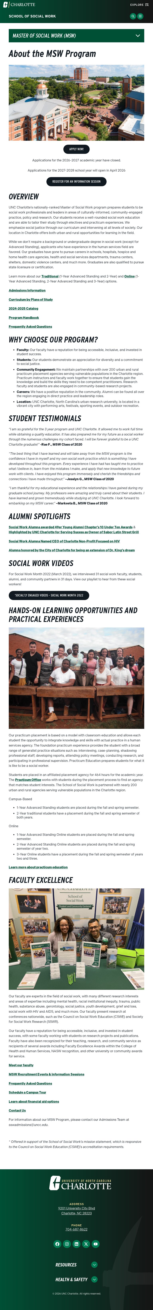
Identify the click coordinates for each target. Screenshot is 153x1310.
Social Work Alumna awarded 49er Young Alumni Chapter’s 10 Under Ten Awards (70, 527)
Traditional (50, 276)
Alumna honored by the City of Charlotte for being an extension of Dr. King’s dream (72, 550)
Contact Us (17, 1110)
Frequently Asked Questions (30, 327)
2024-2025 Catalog (23, 308)
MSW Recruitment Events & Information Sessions (46, 1074)
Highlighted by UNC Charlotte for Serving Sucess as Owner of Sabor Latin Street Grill (74, 532)
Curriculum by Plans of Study (31, 300)
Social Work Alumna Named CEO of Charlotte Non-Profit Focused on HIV (64, 541)
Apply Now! (76, 149)
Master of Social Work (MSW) (44, 36)
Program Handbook (24, 318)
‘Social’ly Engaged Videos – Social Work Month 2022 (49, 595)
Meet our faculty (21, 1065)
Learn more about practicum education (38, 867)
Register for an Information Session (76, 181)
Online (129, 276)
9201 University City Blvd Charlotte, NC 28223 (76, 1210)
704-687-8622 (76, 1229)
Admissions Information (27, 290)
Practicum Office (28, 780)
